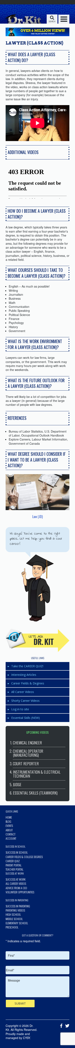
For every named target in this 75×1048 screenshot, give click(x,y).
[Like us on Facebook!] (60, 1026)
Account (11, 838)
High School (13, 914)
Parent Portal (13, 865)
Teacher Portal (14, 869)
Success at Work (15, 879)
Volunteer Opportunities (20, 892)
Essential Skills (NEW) (25, 718)
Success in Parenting (18, 906)
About (9, 830)
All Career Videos (22, 692)
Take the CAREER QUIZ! (27, 666)
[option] (37, 182)
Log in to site (20, 709)
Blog (8, 821)
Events (9, 825)
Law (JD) (37, 516)
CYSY (26, 1038)
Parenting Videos (15, 910)
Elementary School (17, 923)
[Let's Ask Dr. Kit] (37, 640)
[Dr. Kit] (22, 19)
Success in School (17, 852)
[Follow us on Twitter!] (66, 1026)
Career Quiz (13, 861)
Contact (10, 834)
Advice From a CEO (16, 888)
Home (9, 817)
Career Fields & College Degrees (24, 856)
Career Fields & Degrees (27, 683)
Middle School (14, 919)
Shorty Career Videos (25, 701)
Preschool (12, 927)
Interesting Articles (23, 675)
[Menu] (63, 19)
